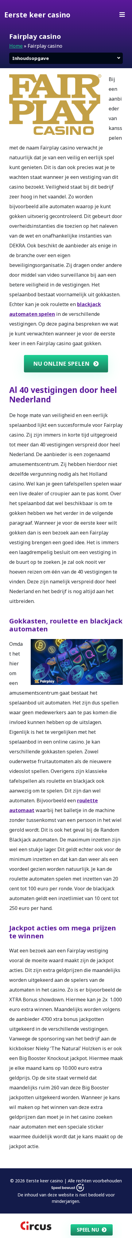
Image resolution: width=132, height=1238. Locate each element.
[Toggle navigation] (122, 14)
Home (16, 45)
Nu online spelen (62, 363)
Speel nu (88, 1229)
